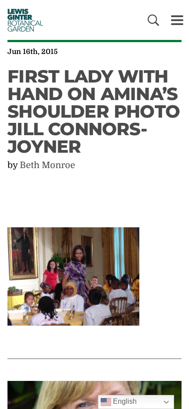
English (124, 401)
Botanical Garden (22, 20)
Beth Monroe (47, 165)
